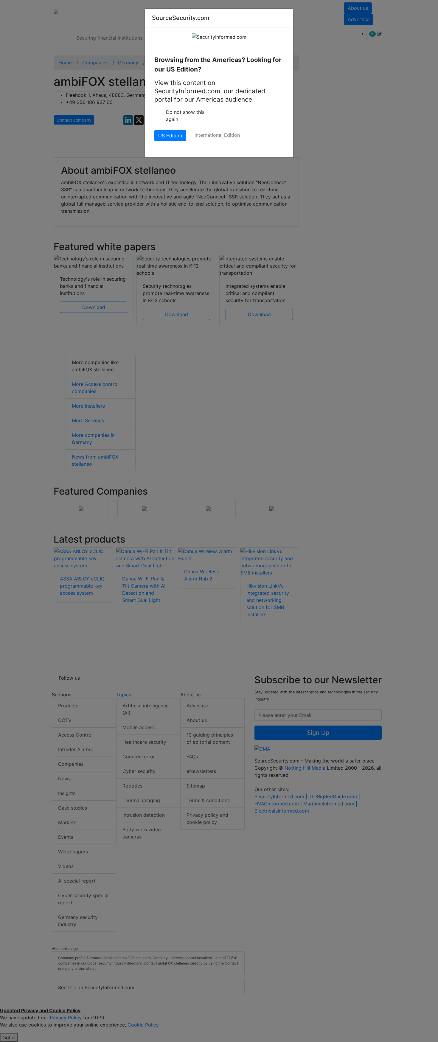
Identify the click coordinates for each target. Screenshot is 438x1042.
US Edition (170, 136)
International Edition (217, 135)
